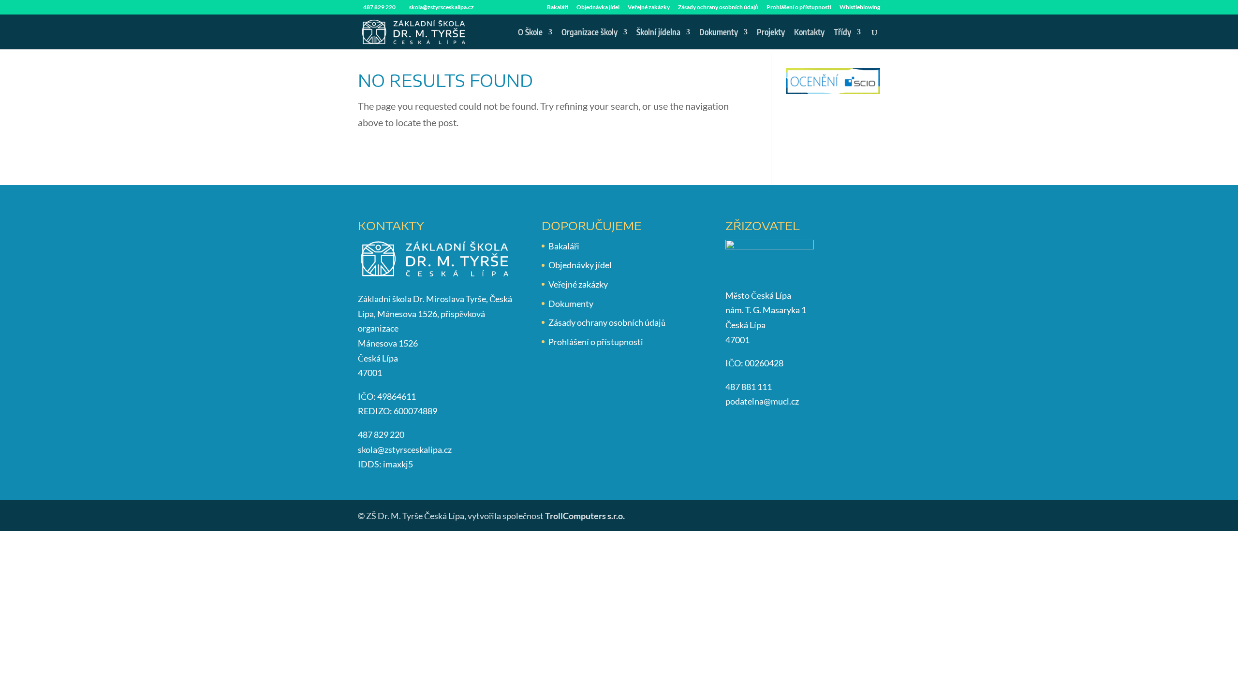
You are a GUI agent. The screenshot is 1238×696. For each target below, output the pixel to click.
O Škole (530, 33)
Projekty (771, 33)
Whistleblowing (860, 7)
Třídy (842, 33)
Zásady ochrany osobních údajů (718, 7)
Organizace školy (589, 33)
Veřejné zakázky (649, 7)
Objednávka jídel (597, 7)
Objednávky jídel (580, 265)
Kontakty (809, 33)
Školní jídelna (658, 33)
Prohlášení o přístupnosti (798, 7)
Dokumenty (718, 33)
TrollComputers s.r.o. (585, 515)
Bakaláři (557, 7)
